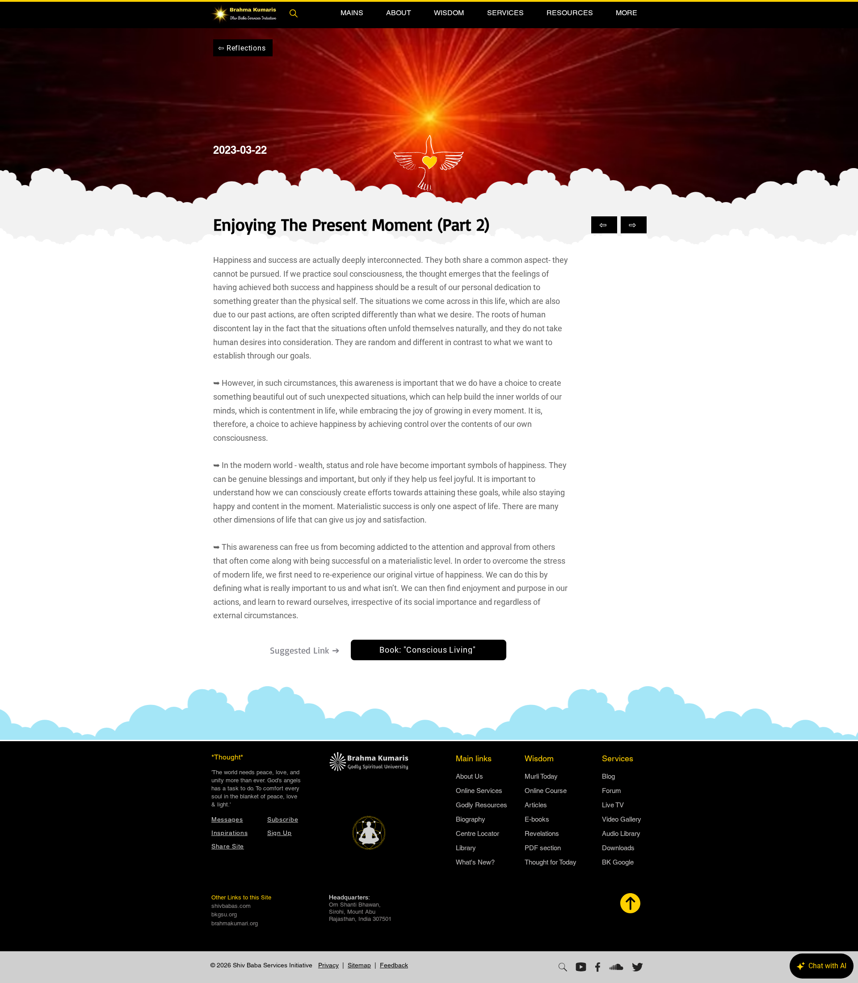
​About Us (469, 776)
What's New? (475, 862)
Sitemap (359, 965)
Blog (608, 776)
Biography (470, 819)
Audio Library (621, 833)
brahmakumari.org (234, 923)
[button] (352, 12)
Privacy (328, 965)
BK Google (618, 862)
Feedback (394, 965)
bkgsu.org (224, 914)
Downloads (618, 848)
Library (466, 848)
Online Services (479, 790)
